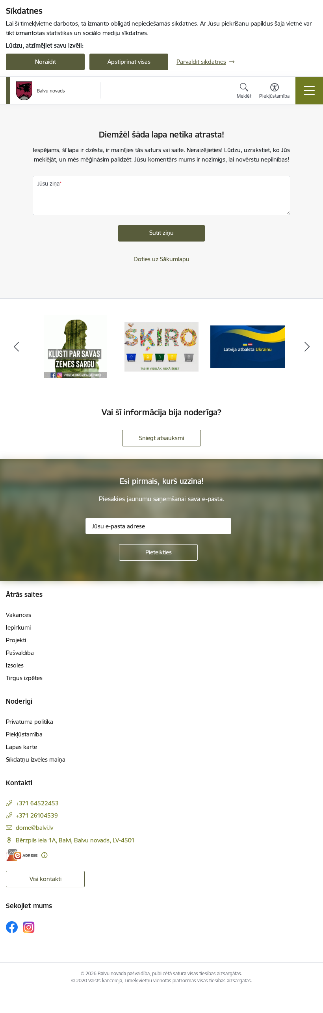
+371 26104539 (37, 815)
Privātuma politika (29, 721)
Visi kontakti (45, 879)
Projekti (16, 640)
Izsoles (15, 665)
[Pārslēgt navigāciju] (309, 90)
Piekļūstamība (24, 734)
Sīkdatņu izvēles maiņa (35, 759)
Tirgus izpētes (24, 678)
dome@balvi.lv (34, 827)
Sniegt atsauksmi (161, 438)
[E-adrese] (21, 855)
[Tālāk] (307, 347)
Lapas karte (21, 747)
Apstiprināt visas (129, 61)
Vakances (18, 615)
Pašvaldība (20, 652)
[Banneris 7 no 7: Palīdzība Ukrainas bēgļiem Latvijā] (247, 346)
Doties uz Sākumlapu (161, 259)
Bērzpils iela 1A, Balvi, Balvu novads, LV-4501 (75, 840)
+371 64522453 (37, 803)
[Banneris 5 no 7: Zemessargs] (75, 346)
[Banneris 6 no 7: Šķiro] (161, 346)
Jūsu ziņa (48, 183)
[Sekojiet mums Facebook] (12, 927)
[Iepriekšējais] (16, 347)
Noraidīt (45, 61)
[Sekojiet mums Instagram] (29, 927)
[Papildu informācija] (44, 855)
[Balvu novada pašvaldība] (40, 90)
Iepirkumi (18, 627)
